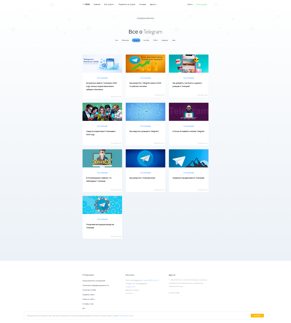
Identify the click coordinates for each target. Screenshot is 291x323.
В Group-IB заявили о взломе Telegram (188, 131)
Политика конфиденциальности (95, 285)
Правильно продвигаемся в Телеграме (188, 178)
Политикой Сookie (126, 315)
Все (117, 40)
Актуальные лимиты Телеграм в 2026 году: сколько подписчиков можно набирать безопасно (101, 86)
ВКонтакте (125, 40)
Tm (86, 4)
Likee (173, 40)
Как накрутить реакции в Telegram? (144, 131)
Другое (153, 4)
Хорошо (257, 316)
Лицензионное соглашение (93, 280)
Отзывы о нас (88, 304)
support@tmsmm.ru (151, 280)
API (83, 308)
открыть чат (130, 287)
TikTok (155, 40)
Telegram (136, 40)
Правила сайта (88, 294)
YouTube (146, 40)
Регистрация (201, 4)
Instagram (165, 40)
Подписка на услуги (127, 4)
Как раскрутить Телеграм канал (142, 178)
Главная (97, 4)
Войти (190, 4)
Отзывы (142, 4)
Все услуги (109, 4)
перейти (129, 293)
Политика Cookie (89, 290)
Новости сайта (88, 299)
